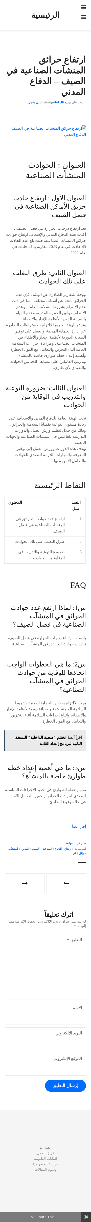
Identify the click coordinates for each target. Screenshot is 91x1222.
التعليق (78, 940)
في (74, 853)
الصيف (35, 848)
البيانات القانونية (45, 1159)
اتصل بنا (46, 1147)
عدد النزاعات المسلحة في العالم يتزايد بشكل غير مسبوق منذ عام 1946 (24, 883)
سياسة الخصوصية (45, 1164)
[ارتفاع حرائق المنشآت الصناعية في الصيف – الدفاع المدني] (45, 128)
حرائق (82, 853)
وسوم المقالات (46, 1169)
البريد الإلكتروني (68, 1033)
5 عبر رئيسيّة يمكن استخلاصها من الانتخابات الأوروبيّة (66, 883)
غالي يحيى (35, 102)
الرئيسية (45, 15)
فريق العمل (45, 1153)
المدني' (25, 848)
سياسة (69, 843)
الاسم (77, 1008)
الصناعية (47, 848)
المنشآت (13, 848)
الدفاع (58, 848)
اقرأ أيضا (79, 826)
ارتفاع (67, 848)
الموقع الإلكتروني (67, 1058)
